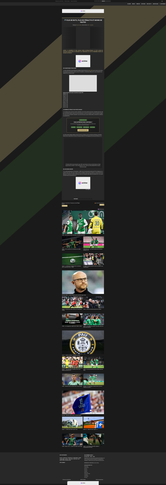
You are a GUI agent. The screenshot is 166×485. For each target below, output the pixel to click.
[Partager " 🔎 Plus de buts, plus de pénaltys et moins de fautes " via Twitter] (81, 199)
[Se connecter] (162, 1)
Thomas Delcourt (86, 467)
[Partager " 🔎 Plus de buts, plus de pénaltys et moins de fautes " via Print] (91, 199)
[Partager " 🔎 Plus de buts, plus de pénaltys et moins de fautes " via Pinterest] (86, 199)
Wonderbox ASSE (68, 460)
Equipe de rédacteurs (74, 1)
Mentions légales (67, 1)
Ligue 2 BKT (91, 70)
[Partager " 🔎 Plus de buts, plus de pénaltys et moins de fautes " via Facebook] (79, 199)
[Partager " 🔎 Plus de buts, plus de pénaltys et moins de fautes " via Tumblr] (84, 199)
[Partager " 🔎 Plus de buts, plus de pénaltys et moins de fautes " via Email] (90, 199)
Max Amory (85, 468)
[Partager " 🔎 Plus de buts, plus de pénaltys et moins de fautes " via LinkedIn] (88, 199)
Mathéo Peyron (86, 472)
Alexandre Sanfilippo (96, 462)
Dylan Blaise (85, 477)
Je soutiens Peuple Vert (83, 130)
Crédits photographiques (99, 479)
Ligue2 (99, 50)
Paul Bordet (85, 471)
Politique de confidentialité (59, 1)
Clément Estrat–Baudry (87, 473)
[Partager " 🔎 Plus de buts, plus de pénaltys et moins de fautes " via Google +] (83, 199)
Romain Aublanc (86, 466)
